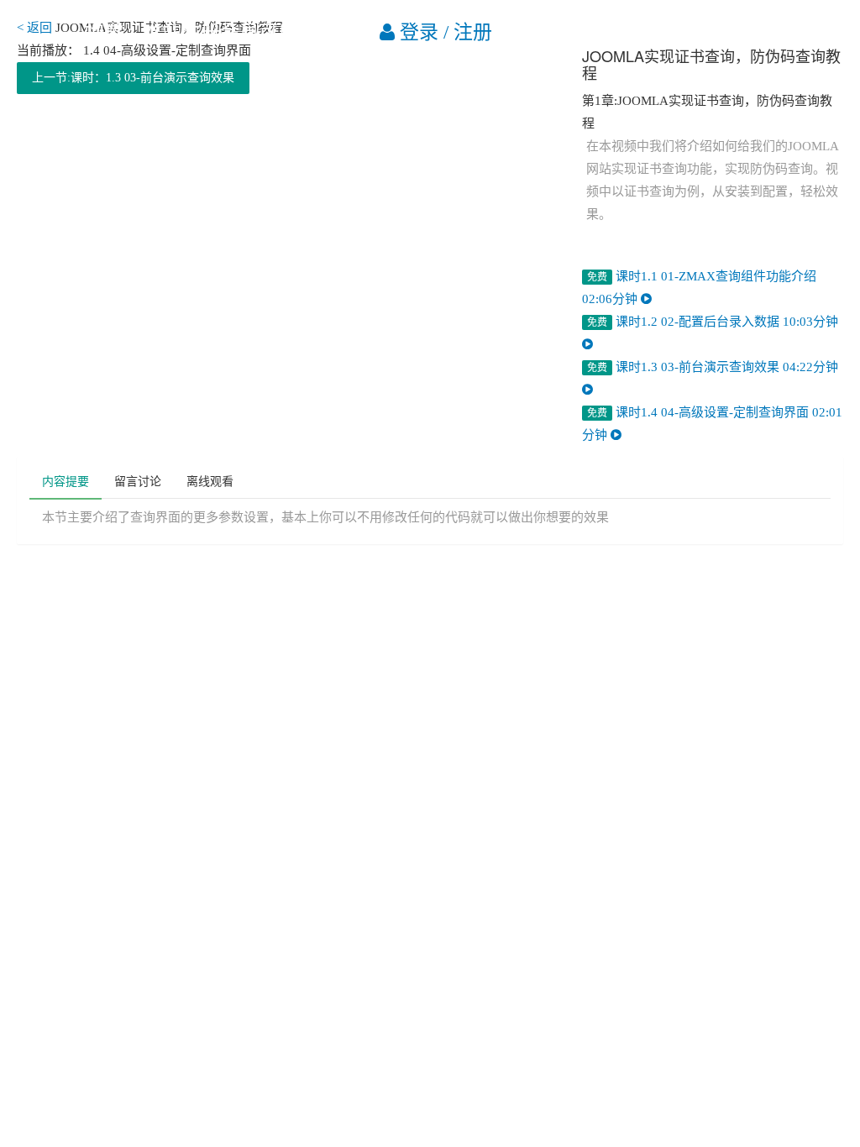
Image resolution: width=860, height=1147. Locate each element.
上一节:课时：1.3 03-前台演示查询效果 (133, 77)
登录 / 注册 (443, 32)
